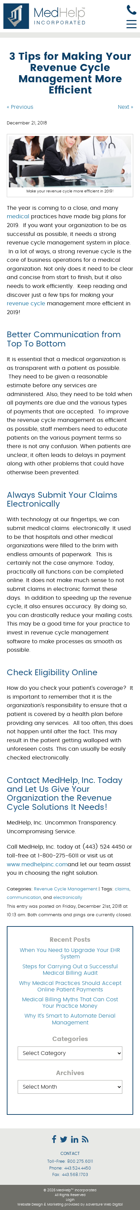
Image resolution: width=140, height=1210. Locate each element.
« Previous (20, 107)
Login (70, 1200)
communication (24, 898)
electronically (67, 898)
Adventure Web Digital (104, 1204)
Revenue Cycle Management (65, 889)
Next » (125, 107)
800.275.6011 (80, 1161)
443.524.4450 (77, 1168)
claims (122, 889)
